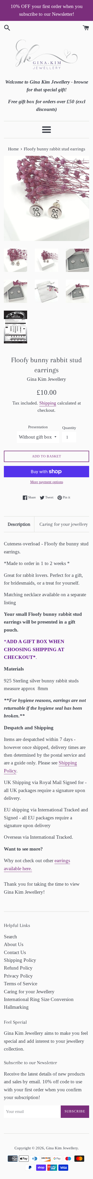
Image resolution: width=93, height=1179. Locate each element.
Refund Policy (18, 968)
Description (19, 524)
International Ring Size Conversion (39, 999)
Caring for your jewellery (64, 524)
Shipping (47, 403)
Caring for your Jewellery (29, 991)
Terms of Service (20, 983)
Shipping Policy (20, 960)
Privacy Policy (18, 976)
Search (10, 936)
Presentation (38, 427)
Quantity (69, 427)
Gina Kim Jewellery (62, 1148)
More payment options (46, 482)
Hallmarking (16, 1007)
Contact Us (15, 952)
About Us (13, 944)
